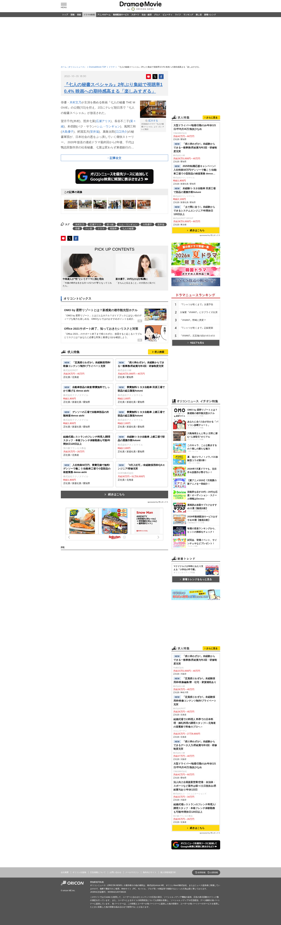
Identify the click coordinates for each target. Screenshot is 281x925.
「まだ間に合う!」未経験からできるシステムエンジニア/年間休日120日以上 (194, 210)
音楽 (79, 14)
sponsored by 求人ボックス (158, 502)
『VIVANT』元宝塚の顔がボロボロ (197, 335)
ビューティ (167, 14)
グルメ (157, 14)
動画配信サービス (121, 14)
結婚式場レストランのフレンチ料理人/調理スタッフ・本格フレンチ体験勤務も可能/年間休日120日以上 (195, 808)
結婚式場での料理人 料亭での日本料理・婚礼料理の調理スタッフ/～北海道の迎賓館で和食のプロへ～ (195, 723)
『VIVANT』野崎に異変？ (193, 320)
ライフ (178, 14)
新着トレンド (210, 14)
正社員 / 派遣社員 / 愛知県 (86, 394)
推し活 (199, 14)
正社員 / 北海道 (86, 370)
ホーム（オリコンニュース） (73, 67)
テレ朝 (88, 228)
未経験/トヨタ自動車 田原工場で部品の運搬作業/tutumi (195, 190)
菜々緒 (110, 224)
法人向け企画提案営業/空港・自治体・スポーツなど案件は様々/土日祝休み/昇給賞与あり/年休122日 (195, 786)
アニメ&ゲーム (104, 14)
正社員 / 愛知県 (141, 370)
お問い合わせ (115, 872)
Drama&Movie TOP (97, 67)
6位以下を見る (197, 342)
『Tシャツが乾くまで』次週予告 (196, 304)
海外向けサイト (149, 872)
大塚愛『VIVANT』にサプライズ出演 (198, 312)
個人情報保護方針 (168, 872)
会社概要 (65, 872)
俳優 (77, 228)
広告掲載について (98, 872)
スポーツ (135, 14)
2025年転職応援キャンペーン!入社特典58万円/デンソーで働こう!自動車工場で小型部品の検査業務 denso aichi (195, 170)
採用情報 (202, 872)
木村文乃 (75, 102)
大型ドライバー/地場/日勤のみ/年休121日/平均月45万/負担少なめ (195, 127)
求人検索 (159, 351)
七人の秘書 (128, 228)
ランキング (188, 14)
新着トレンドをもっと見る (197, 579)
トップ (65, 14)
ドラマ (112, 67)
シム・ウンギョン (108, 126)
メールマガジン (132, 872)
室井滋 (94, 131)
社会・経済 (147, 14)
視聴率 (113, 228)
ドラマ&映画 (89, 14)
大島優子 (68, 131)
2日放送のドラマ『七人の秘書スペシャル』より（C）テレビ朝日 (152, 124)
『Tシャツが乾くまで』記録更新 (196, 328)
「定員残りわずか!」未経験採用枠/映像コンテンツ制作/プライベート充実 (195, 700)
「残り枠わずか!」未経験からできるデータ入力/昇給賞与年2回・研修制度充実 (195, 745)
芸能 (72, 14)
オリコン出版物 (79, 872)
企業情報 (214, 872)
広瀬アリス (103, 121)
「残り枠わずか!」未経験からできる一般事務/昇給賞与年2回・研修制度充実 (195, 147)
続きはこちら (116, 494)
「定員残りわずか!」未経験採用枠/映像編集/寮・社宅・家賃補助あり (195, 680)
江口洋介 (121, 131)
